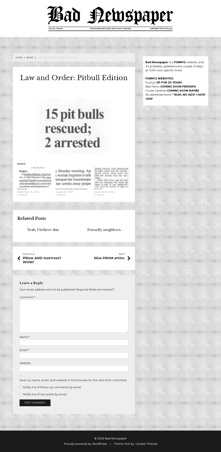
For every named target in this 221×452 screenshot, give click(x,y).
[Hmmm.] (111, 177)
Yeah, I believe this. (43, 230)
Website (25, 363)
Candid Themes (146, 444)
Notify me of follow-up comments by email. (52, 387)
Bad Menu (153, 86)
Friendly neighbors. (104, 230)
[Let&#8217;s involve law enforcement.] (73, 177)
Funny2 (151, 82)
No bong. (22, 189)
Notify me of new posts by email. (45, 394)
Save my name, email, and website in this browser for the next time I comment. (73, 380)
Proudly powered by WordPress (86, 444)
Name (25, 337)
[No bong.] (35, 177)
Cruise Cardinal (156, 90)
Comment (27, 297)
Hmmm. (98, 189)
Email (24, 350)
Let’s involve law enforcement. (72, 189)
